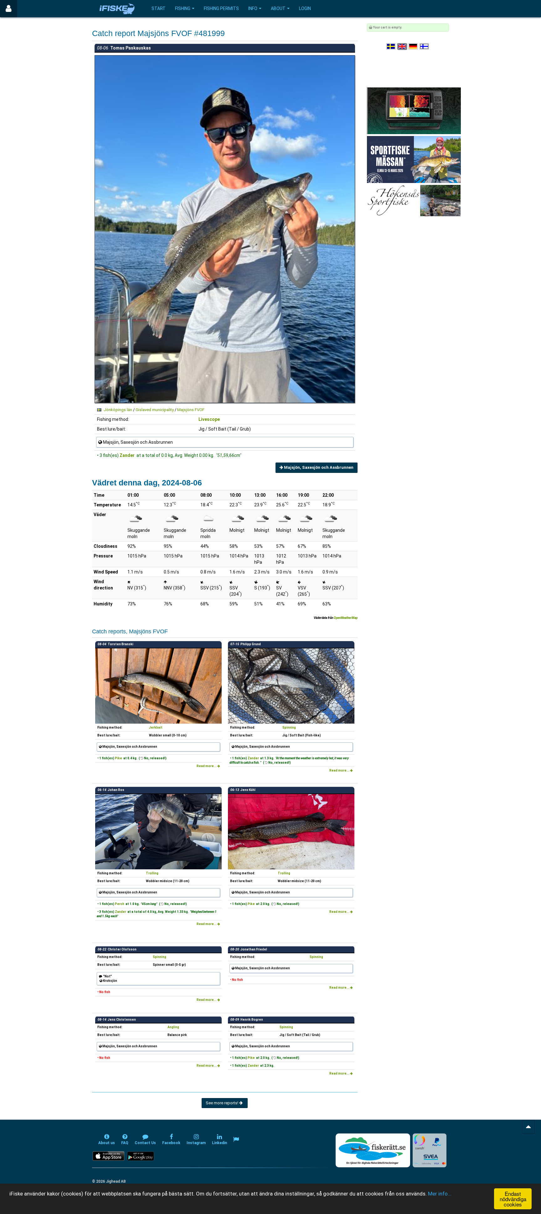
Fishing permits (221, 8)
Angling (173, 1027)
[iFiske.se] (117, 8)
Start (159, 8)
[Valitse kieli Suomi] (424, 46)
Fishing (182, 8)
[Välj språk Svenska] (391, 46)
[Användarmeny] (8, 8)
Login (305, 8)
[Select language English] (402, 46)
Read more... (207, 766)
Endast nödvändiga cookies (513, 1199)
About (278, 8)
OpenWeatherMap (346, 618)
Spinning (289, 727)
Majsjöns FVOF (190, 409)
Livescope (209, 419)
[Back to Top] (528, 1126)
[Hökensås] (414, 200)
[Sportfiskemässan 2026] (414, 159)
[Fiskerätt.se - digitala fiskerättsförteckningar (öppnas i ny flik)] (373, 1150)
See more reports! (222, 1103)
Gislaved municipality (155, 409)
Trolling (152, 873)
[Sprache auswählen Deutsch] (413, 46)
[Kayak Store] (414, 110)
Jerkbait (155, 727)
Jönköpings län (118, 409)
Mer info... (439, 1193)
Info (252, 8)
